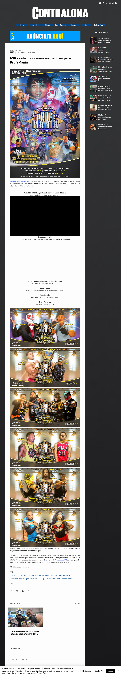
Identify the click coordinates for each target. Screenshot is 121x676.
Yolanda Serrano (67, 579)
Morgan (26, 579)
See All (77, 603)
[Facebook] (103, 3)
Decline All (99, 671)
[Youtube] (100, 3)
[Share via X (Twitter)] (17, 591)
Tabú (58, 579)
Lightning (54, 575)
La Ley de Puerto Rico (47, 579)
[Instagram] (109, 3)
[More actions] (78, 51)
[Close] (118, 671)
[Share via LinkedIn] (23, 591)
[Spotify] (116, 3)
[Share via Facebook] (11, 591)
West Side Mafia (64, 575)
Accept (110, 671)
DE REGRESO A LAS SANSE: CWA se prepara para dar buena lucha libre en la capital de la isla (25, 632)
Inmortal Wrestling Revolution (38, 575)
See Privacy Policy (40, 673)
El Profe (12, 575)
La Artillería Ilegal (16, 579)
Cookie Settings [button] (85, 671)
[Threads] (112, 3)
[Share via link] (28, 591)
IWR (25, 575)
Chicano (19, 575)
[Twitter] (106, 3)
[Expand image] (45, 327)
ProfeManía (34, 579)
